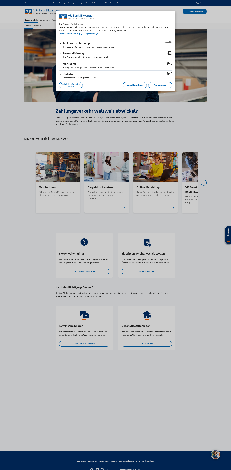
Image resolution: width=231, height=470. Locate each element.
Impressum (90, 33)
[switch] (169, 53)
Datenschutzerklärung (69, 33)
